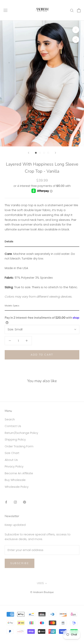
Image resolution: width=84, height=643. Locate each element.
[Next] (55, 153)
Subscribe (19, 563)
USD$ (40, 583)
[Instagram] (15, 501)
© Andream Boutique (42, 592)
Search (10, 419)
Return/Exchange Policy (21, 433)
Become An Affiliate (19, 473)
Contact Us (13, 426)
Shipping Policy (15, 439)
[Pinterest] (24, 501)
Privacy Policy (14, 466)
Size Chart (12, 453)
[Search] (72, 10)
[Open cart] (78, 10)
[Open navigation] (5, 10)
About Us (11, 460)
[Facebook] (6, 501)
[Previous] (28, 153)
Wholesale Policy (17, 487)
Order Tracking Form (19, 446)
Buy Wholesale (15, 480)
